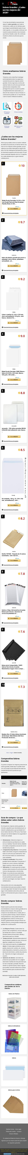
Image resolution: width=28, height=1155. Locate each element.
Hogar (11, 752)
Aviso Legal (18, 1129)
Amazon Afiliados (13, 1134)
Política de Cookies (11, 1131)
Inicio (7, 752)
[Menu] (2, 3)
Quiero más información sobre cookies (17, 1153)
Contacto (19, 1131)
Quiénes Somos (10, 1129)
